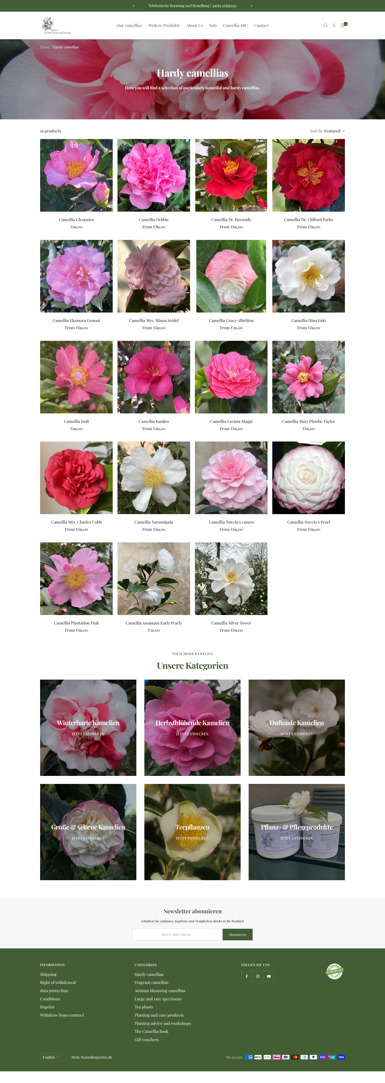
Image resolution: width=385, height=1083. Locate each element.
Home (45, 47)
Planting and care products (159, 1015)
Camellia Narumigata (154, 522)
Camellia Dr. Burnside (231, 219)
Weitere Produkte (164, 25)
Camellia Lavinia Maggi (231, 421)
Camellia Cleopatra (76, 219)
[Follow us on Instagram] (257, 976)
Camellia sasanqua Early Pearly (154, 622)
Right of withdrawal (58, 982)
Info (213, 25)
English (49, 1057)
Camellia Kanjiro (154, 421)
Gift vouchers (147, 1039)
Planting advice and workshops (163, 1023)
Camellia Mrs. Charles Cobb (76, 522)
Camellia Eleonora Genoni (76, 320)
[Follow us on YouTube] (268, 976)
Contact (261, 25)
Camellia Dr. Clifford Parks (308, 219)
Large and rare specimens (158, 998)
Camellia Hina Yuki (308, 320)
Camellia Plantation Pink (76, 622)
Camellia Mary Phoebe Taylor (308, 421)
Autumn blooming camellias (160, 990)
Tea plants (144, 1006)
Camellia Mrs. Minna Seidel (154, 320)
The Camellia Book (151, 1031)
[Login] (334, 25)
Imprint (47, 1006)
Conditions (50, 998)
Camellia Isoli (76, 421)
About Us (194, 25)
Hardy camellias (149, 974)
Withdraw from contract (62, 1015)
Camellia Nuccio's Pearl (308, 522)
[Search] (325, 25)
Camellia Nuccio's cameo (231, 522)
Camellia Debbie (154, 219)
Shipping (48, 974)
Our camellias (129, 25)
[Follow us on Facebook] (246, 976)
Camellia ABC (235, 25)
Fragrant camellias (151, 982)
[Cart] (343, 25)
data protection (54, 990)
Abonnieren (237, 934)
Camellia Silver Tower (231, 622)
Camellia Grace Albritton (231, 320)
